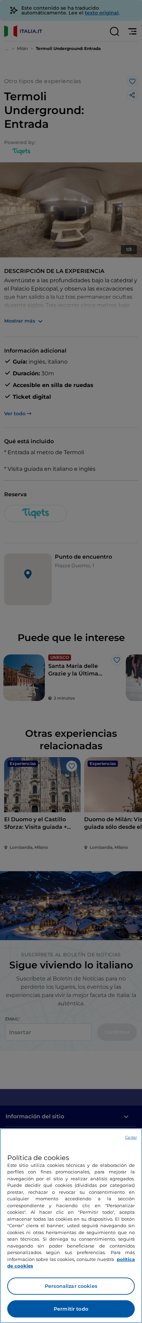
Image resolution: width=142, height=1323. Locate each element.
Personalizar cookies (71, 1286)
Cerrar (131, 1137)
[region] (71, 1225)
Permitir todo (71, 1309)
